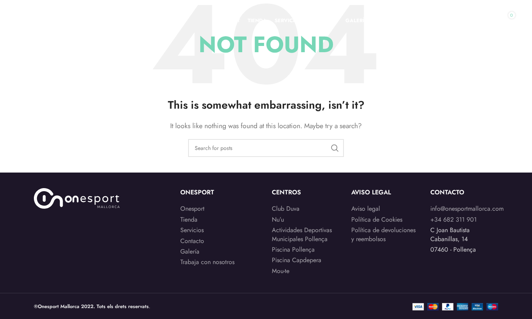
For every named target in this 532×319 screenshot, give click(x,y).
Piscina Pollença (293, 249)
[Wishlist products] (485, 20)
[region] (101, 257)
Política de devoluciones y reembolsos (383, 234)
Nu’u (278, 219)
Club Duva (285, 208)
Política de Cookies (376, 219)
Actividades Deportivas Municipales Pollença (302, 234)
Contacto (192, 241)
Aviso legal (365, 208)
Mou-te (280, 271)
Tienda (188, 219)
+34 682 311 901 (453, 219)
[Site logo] (67, 19)
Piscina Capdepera (296, 260)
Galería (189, 251)
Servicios (192, 230)
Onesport (192, 208)
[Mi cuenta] (454, 20)
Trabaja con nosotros (207, 262)
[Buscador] (469, 20)
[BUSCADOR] (335, 148)
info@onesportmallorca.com (467, 208)
